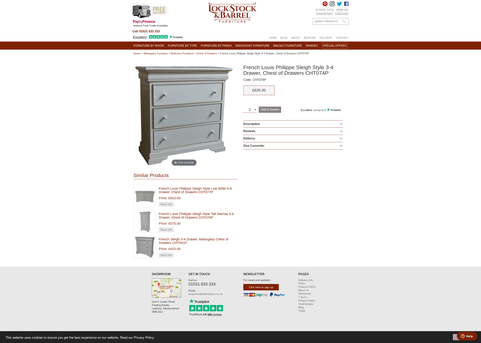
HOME (273, 37)
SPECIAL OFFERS (335, 45)
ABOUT (295, 37)
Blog (301, 307)
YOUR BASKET (324, 13)
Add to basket (270, 109)
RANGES (312, 45)
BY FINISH (216, 45)
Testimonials (305, 303)
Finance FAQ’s (307, 286)
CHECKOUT (342, 13)
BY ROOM (148, 45)
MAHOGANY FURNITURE (252, 45)
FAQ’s (302, 283)
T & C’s (302, 297)
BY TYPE (182, 45)
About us (303, 290)
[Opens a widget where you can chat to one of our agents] (467, 336)
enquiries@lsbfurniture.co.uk (205, 293)
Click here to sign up (261, 287)
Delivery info (305, 280)
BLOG (284, 37)
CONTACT (342, 37)
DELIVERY (326, 37)
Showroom (304, 293)
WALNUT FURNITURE (287, 45)
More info (166, 204)
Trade (301, 310)
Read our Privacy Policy (137, 337)
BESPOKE (310, 37)
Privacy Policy (306, 300)
